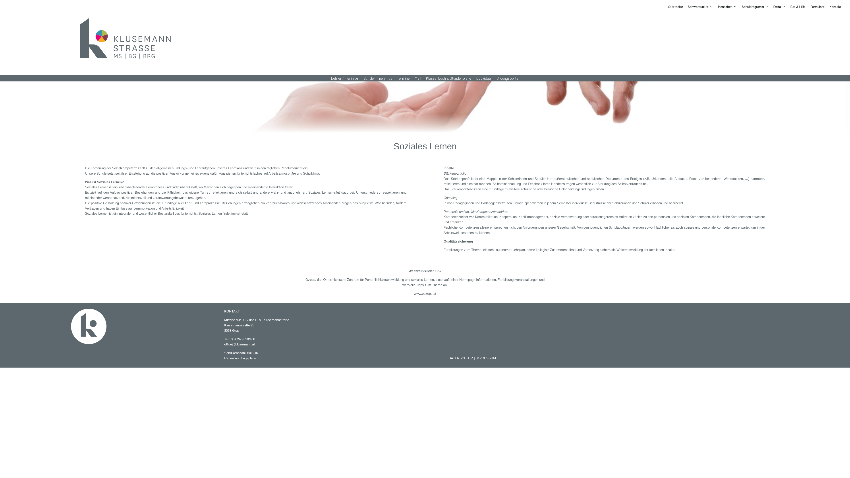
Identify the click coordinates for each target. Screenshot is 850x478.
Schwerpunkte (698, 7)
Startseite (675, 7)
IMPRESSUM (486, 358)
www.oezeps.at (425, 293)
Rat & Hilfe (798, 7)
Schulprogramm (753, 7)
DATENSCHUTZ (460, 358)
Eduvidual (483, 78)
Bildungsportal (507, 78)
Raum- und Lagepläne (240, 358)
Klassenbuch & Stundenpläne (448, 78)
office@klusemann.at (239, 344)
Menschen (725, 7)
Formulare (817, 7)
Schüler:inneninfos (377, 78)
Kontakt (835, 7)
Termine (403, 78)
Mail (418, 78)
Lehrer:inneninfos (345, 78)
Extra (777, 7)
